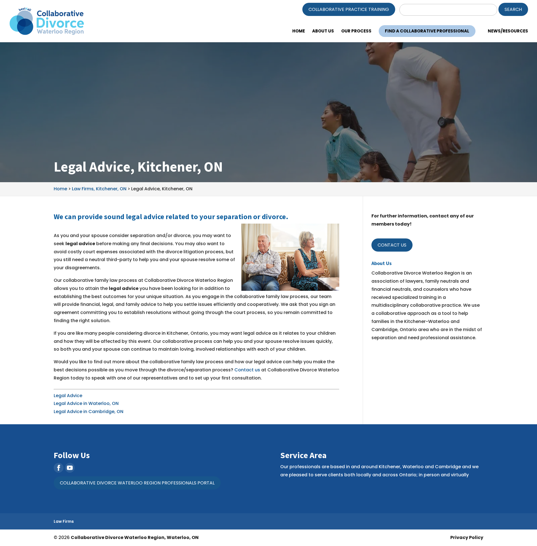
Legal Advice (68, 395)
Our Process (356, 31)
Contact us (247, 370)
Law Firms (64, 521)
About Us (323, 31)
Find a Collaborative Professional (427, 31)
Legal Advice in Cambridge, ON (88, 411)
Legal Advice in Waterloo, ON (86, 403)
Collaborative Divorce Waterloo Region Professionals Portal (137, 483)
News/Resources (508, 31)
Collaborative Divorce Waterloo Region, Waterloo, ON (135, 537)
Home (298, 31)
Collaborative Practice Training (348, 9)
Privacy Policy (466, 537)
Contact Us (392, 245)
